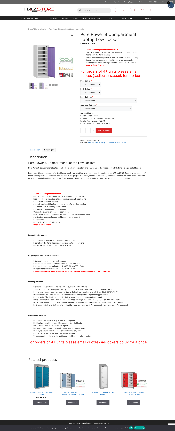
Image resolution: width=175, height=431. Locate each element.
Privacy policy (139, 428)
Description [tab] (35, 150)
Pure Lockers (121, 142)
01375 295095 (152, 2)
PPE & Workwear (145, 18)
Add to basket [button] (41, 403)
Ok (131, 428)
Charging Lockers (40, 29)
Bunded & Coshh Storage (29, 18)
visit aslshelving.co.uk (37, 353)
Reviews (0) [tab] (49, 150)
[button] (72, 35)
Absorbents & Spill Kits (70, 18)
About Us (116, 2)
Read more (72, 403)
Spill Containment (52, 18)
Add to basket (104, 130)
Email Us (141, 2)
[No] (172, 428)
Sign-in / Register (129, 2)
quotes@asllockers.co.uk (101, 75)
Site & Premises (127, 18)
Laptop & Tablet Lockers (108, 142)
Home (107, 2)
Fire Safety (111, 18)
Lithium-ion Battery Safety (91, 18)
